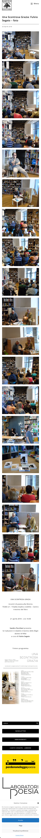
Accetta (20, 820)
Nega (20, 825)
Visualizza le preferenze (20, 831)
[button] (38, 803)
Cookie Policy (20, 835)
